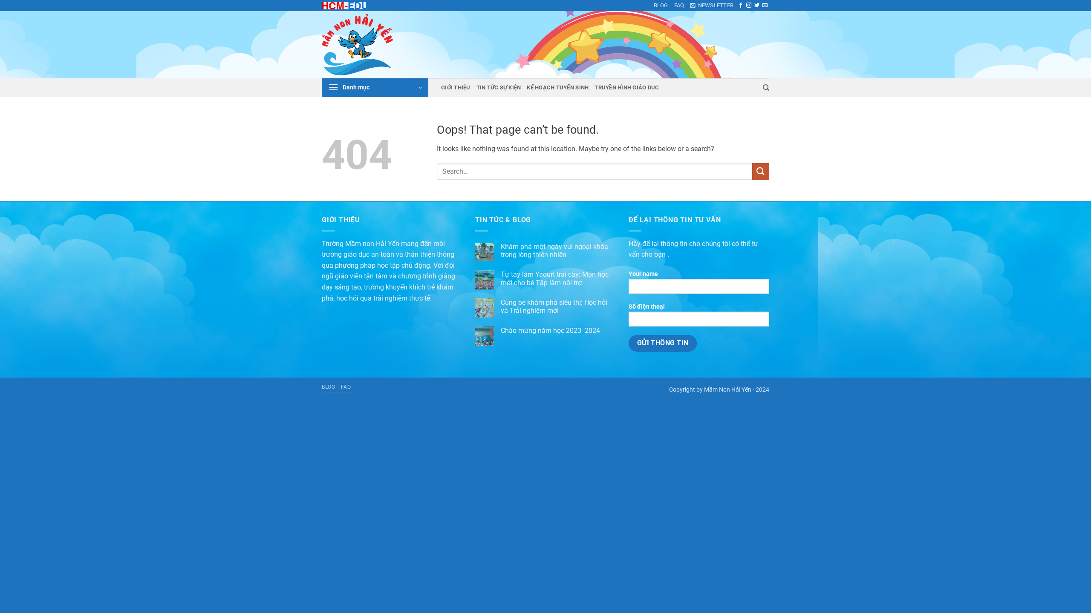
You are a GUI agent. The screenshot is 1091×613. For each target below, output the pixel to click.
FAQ (679, 5)
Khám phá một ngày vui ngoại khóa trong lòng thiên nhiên (554, 251)
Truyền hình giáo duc (627, 87)
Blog (661, 5)
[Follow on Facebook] (740, 6)
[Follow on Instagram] (748, 6)
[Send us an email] (765, 6)
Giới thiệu (455, 87)
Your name (643, 274)
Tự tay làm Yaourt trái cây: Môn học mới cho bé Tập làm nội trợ (555, 278)
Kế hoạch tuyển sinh (558, 87)
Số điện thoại (647, 306)
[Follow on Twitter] (756, 6)
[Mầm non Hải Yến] (364, 44)
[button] (711, 5)
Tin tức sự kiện (498, 87)
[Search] (766, 88)
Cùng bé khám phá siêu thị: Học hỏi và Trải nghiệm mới (554, 306)
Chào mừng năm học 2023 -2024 (550, 331)
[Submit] (760, 171)
